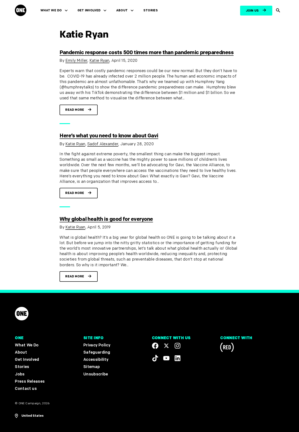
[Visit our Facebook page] (155, 345)
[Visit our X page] (166, 345)
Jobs (20, 374)
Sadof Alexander (102, 144)
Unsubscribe (95, 374)
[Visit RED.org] (227, 348)
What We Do (51, 10)
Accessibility (95, 359)
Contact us (26, 388)
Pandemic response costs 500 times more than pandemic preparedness (147, 52)
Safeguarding (96, 352)
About (122, 10)
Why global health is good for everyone (106, 219)
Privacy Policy (96, 345)
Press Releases (30, 381)
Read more (74, 110)
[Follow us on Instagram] (177, 345)
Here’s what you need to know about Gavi (109, 136)
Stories (150, 10)
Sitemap (91, 367)
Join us (252, 10)
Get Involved (88, 10)
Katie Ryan (99, 60)
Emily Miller (76, 60)
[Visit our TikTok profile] (155, 358)
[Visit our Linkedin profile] (177, 358)
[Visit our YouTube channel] (166, 358)
